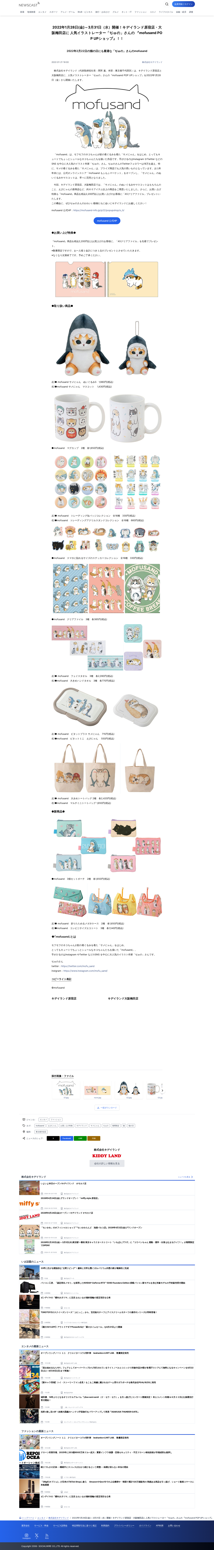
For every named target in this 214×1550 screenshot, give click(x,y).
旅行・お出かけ (102, 12)
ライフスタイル (166, 12)
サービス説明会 (60, 1525)
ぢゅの (105, 1126)
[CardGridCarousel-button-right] (162, 1090)
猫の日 (131, 1126)
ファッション (141, 12)
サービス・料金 (41, 1525)
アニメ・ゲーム (68, 12)
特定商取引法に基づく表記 (84, 1525)
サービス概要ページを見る (192, 1543)
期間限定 (115, 1126)
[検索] (167, 4)
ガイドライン (145, 1525)
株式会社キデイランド (152, 62)
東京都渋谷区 (41, 1132)
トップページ (28, 1518)
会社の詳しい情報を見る (107, 1163)
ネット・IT (127, 12)
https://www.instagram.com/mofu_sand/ (85, 970)
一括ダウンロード (109, 1107)
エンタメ (42, 12)
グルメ (116, 12)
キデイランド (81, 1126)
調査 (191, 12)
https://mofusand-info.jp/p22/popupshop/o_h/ (98, 210)
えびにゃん (52, 1126)
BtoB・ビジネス (85, 12)
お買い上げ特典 (66, 1126)
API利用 (159, 1525)
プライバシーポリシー (124, 1525)
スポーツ (53, 12)
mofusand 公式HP (107, 220)
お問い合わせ (174, 1525)
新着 (22, 12)
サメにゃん (95, 1126)
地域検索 (31, 12)
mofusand (40, 1126)
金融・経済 (181, 12)
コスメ (153, 12)
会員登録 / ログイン (183, 4)
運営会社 (25, 1525)
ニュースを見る (184, 1177)
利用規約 (105, 1525)
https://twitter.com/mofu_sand (77, 966)
